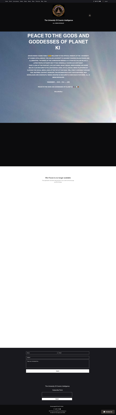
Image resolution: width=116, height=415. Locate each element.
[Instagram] (98, 1)
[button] (90, 15)
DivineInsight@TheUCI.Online (56, 406)
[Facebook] (94, 1)
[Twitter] (96, 1)
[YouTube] (100, 1)
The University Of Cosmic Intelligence (59, 20)
